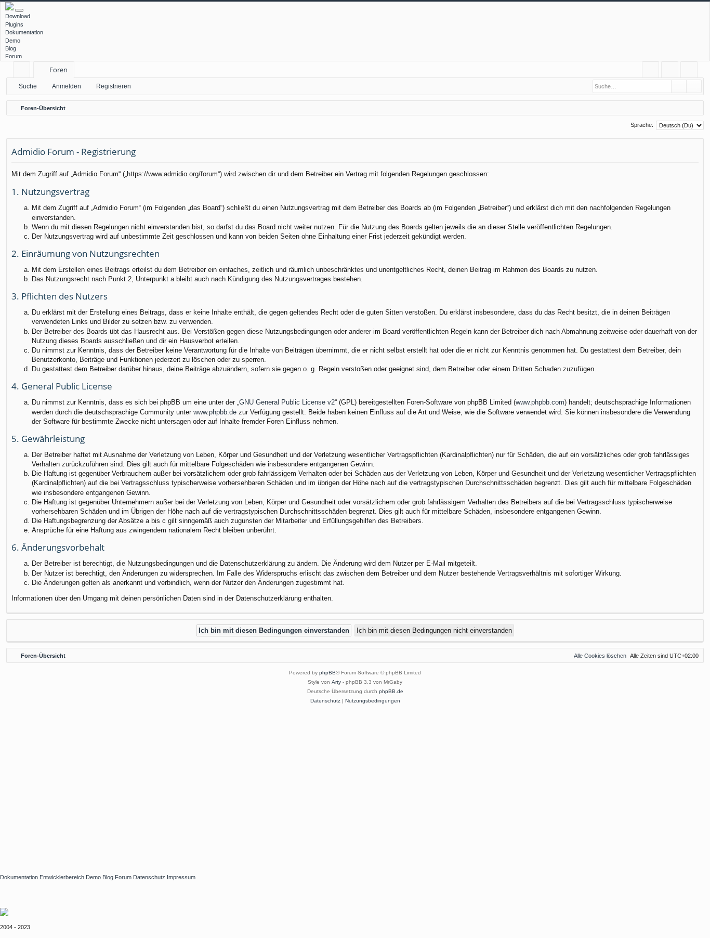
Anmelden (66, 86)
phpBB (327, 672)
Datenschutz (149, 877)
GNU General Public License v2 (287, 402)
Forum (13, 56)
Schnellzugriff (24, 71)
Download (17, 16)
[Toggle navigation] (19, 10)
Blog (10, 48)
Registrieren (113, 86)
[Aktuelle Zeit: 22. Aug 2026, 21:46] (693, 108)
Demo (12, 40)
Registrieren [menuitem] (691, 71)
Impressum (181, 877)
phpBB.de (391, 691)
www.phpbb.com (540, 402)
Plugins (14, 24)
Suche (28, 86)
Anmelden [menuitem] (672, 71)
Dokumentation (24, 32)
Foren (58, 69)
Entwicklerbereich (62, 877)
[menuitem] (650, 70)
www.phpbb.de (214, 412)
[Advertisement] (312, 783)
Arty (336, 682)
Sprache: (641, 125)
